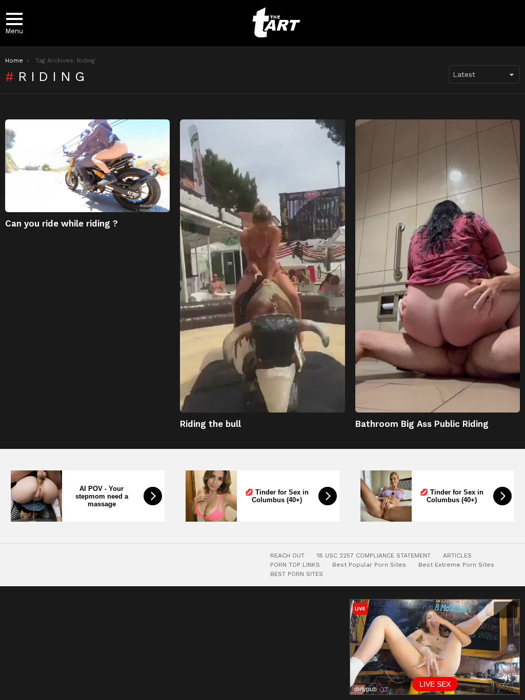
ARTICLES (457, 555)
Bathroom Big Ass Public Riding (422, 424)
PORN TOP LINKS (295, 564)
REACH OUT (287, 555)
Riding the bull (210, 424)
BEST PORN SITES (296, 574)
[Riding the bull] (262, 266)
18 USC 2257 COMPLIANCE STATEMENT (374, 555)
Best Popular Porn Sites (369, 564)
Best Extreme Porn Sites (456, 564)
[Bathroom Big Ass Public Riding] (437, 266)
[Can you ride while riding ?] (87, 165)
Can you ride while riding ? (61, 223)
